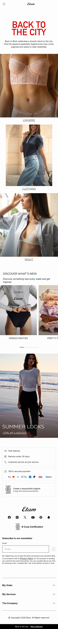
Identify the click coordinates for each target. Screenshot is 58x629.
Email (5, 543)
